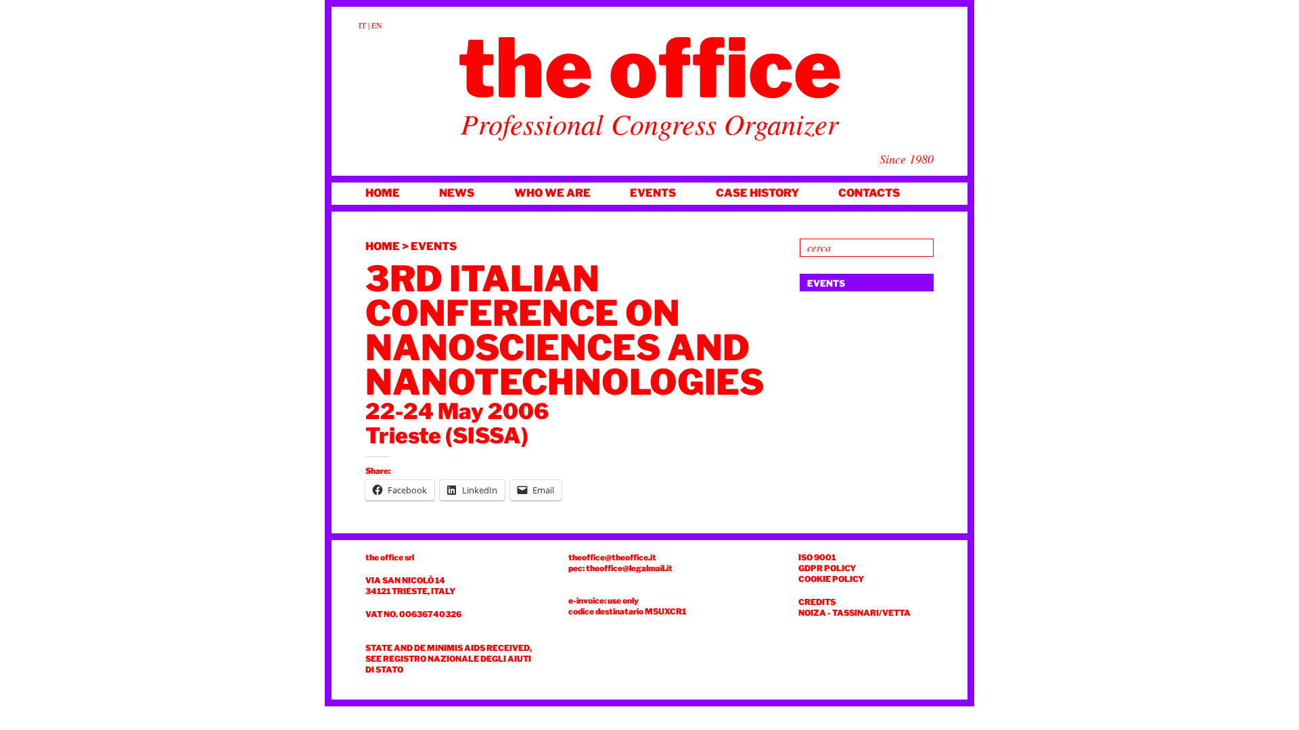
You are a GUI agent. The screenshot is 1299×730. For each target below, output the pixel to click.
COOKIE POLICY (831, 579)
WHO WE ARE (552, 193)
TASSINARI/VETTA (871, 613)
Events (653, 193)
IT (362, 25)
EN (376, 25)
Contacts (869, 193)
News (456, 193)
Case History (757, 193)
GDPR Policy (827, 568)
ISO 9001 (817, 557)
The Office (650, 68)
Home (382, 193)
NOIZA (812, 613)
